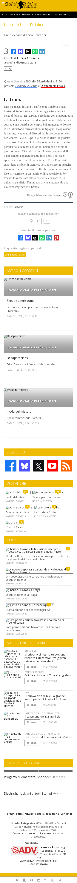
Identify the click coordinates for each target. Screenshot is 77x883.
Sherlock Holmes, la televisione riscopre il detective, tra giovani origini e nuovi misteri (38, 557)
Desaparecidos (17, 358)
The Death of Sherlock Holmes (39, 14)
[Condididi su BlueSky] (20, 51)
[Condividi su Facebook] (13, 51)
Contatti (66, 813)
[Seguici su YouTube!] (52, 466)
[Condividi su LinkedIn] (42, 51)
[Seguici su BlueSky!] (24, 466)
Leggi (34, 667)
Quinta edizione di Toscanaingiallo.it (28, 610)
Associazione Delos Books (36, 833)
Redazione (52, 813)
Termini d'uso (14, 813)
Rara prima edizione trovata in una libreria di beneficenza (33, 628)
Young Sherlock (11, 14)
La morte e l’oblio (26, 86)
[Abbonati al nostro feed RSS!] (66, 466)
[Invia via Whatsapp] (35, 51)
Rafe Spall (64, 14)
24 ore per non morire (46, 497)
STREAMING (30, 651)
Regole (39, 813)
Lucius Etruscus (28, 58)
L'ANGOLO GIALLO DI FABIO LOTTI (32, 290)
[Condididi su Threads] (28, 51)
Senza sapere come (21, 301)
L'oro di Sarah (14, 527)
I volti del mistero (19, 411)
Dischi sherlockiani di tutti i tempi (28, 793)
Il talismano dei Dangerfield (42, 716)
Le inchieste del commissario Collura (48, 737)
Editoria (18, 207)
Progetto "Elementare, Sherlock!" (27, 777)
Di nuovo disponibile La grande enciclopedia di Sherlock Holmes (34, 578)
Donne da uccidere (17, 512)
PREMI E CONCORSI (34, 672)
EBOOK (28, 693)
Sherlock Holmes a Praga (21, 594)
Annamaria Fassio (53, 86)
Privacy (28, 813)
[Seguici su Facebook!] (10, 466)
